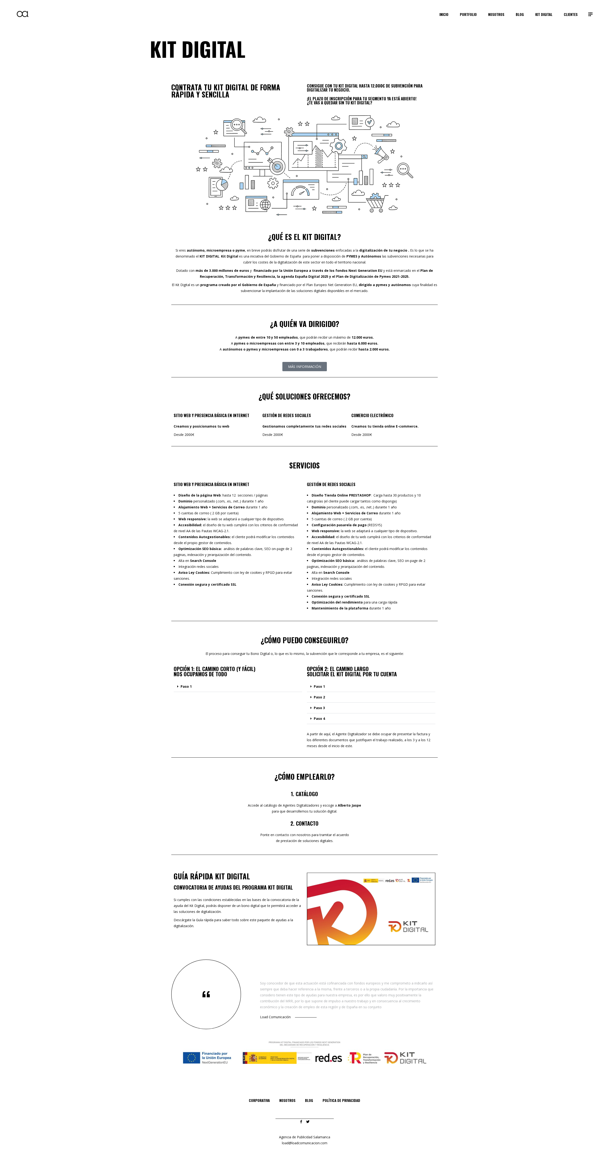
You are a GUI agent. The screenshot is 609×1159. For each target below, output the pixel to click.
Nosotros (287, 1100)
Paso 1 (186, 686)
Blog (309, 1100)
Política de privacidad (341, 1100)
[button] (238, 686)
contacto (282, 835)
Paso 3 (319, 708)
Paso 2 (319, 697)
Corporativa (259, 1100)
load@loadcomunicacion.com (304, 1143)
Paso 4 (319, 718)
